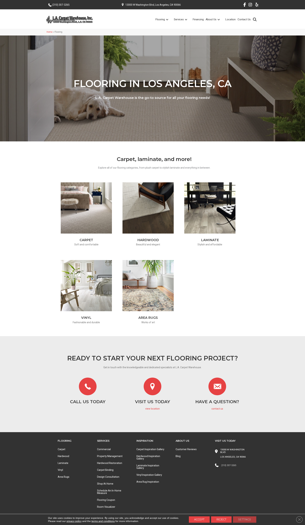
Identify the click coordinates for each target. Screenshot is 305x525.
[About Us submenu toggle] (220, 19)
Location (230, 19)
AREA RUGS (148, 318)
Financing (198, 19)
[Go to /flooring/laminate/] (209, 208)
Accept (199, 519)
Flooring (160, 19)
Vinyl (86, 318)
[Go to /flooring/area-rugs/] (148, 285)
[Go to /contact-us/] (217, 395)
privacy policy (74, 521)
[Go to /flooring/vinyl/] (86, 285)
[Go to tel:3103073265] (88, 392)
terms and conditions (103, 521)
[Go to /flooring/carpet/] (86, 208)
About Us (211, 19)
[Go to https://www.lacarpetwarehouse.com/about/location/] (152, 395)
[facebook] (243, 5)
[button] (255, 19)
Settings (244, 519)
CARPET (86, 240)
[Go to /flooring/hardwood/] (148, 208)
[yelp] (255, 5)
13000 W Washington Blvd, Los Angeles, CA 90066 (153, 4)
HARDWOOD (148, 240)
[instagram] (249, 5)
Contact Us (244, 19)
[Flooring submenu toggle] (169, 19)
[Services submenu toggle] (188, 19)
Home (49, 32)
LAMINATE (210, 240)
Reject (221, 519)
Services (179, 19)
